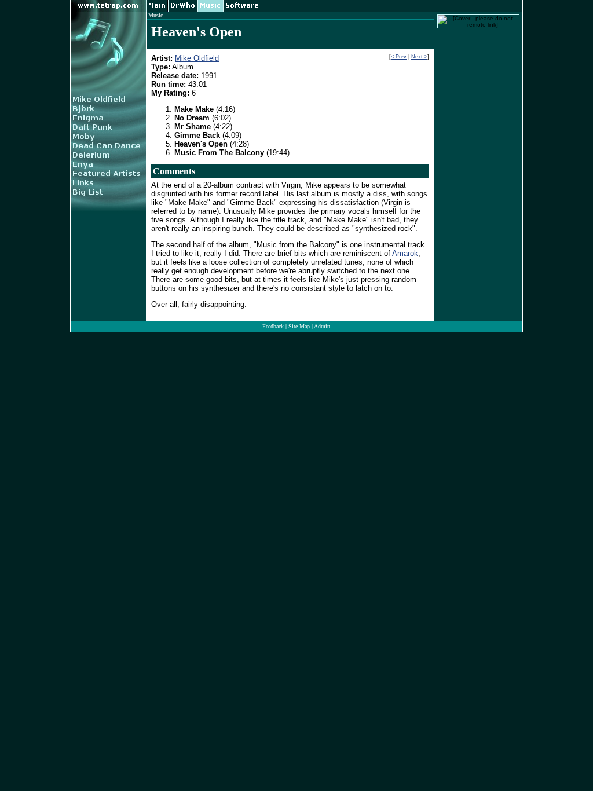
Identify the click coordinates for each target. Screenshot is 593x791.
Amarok (405, 253)
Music (155, 15)
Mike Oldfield (197, 58)
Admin (322, 326)
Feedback (273, 326)
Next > (419, 57)
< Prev (399, 57)
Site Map (299, 326)
